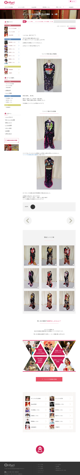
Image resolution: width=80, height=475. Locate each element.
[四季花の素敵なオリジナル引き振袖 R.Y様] (31, 301)
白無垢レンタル (11, 52)
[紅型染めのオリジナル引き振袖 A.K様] (66, 278)
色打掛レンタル (11, 49)
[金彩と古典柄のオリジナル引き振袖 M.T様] (66, 301)
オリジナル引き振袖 (9, 7)
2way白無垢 (10, 35)
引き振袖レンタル (12, 45)
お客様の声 (8, 90)
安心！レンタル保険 (10, 120)
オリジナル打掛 (21, 7)
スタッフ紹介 (8, 128)
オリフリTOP (40, 464)
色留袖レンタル (11, 62)
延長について (8, 122)
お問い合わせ (8, 133)
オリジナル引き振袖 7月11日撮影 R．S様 (44, 21)
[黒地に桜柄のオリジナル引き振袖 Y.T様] (31, 278)
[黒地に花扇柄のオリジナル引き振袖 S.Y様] (49, 301)
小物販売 (10, 73)
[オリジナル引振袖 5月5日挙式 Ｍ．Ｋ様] (49, 255)
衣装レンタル (58, 7)
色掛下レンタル (11, 55)
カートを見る (58, 464)
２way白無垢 (33, 7)
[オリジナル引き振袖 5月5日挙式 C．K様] (66, 255)
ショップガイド (9, 117)
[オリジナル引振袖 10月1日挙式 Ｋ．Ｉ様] (31, 255)
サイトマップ (40, 472)
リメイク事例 (30, 21)
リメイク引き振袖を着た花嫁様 (30, 154)
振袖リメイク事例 (72, 28)
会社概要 (7, 131)
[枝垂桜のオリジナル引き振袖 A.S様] (49, 278)
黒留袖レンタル (11, 59)
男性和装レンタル (46, 7)
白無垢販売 (71, 7)
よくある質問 (8, 125)
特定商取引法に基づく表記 (61, 470)
